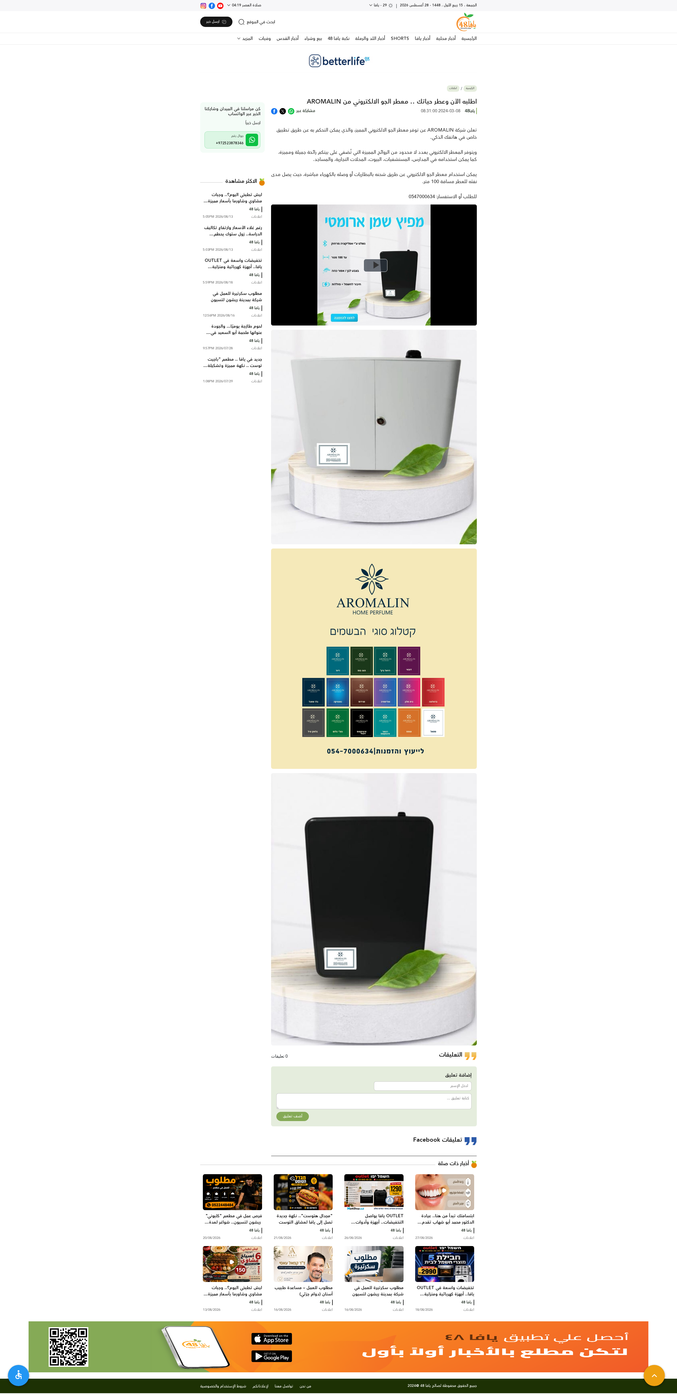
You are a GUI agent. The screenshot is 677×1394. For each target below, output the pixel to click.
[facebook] (212, 5)
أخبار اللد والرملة (370, 38)
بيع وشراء (313, 38)
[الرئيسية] (466, 22)
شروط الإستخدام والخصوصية (223, 1386)
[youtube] (220, 5)
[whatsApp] (291, 111)
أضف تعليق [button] (292, 1116)
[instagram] (203, 5)
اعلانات (453, 88)
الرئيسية (469, 38)
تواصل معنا (284, 1386)
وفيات (265, 38)
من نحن (305, 1386)
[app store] (271, 1339)
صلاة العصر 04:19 (246, 5)
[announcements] (338, 61)
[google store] (271, 1356)
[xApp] (283, 111)
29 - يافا (380, 5)
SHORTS (400, 38)
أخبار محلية (446, 38)
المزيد (247, 38)
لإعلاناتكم (260, 1386)
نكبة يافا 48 (338, 38)
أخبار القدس (288, 38)
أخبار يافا (422, 38)
